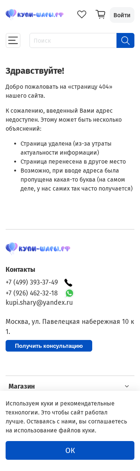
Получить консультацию (49, 346)
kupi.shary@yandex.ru (39, 303)
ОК (70, 450)
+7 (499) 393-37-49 (32, 282)
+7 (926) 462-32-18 (32, 293)
